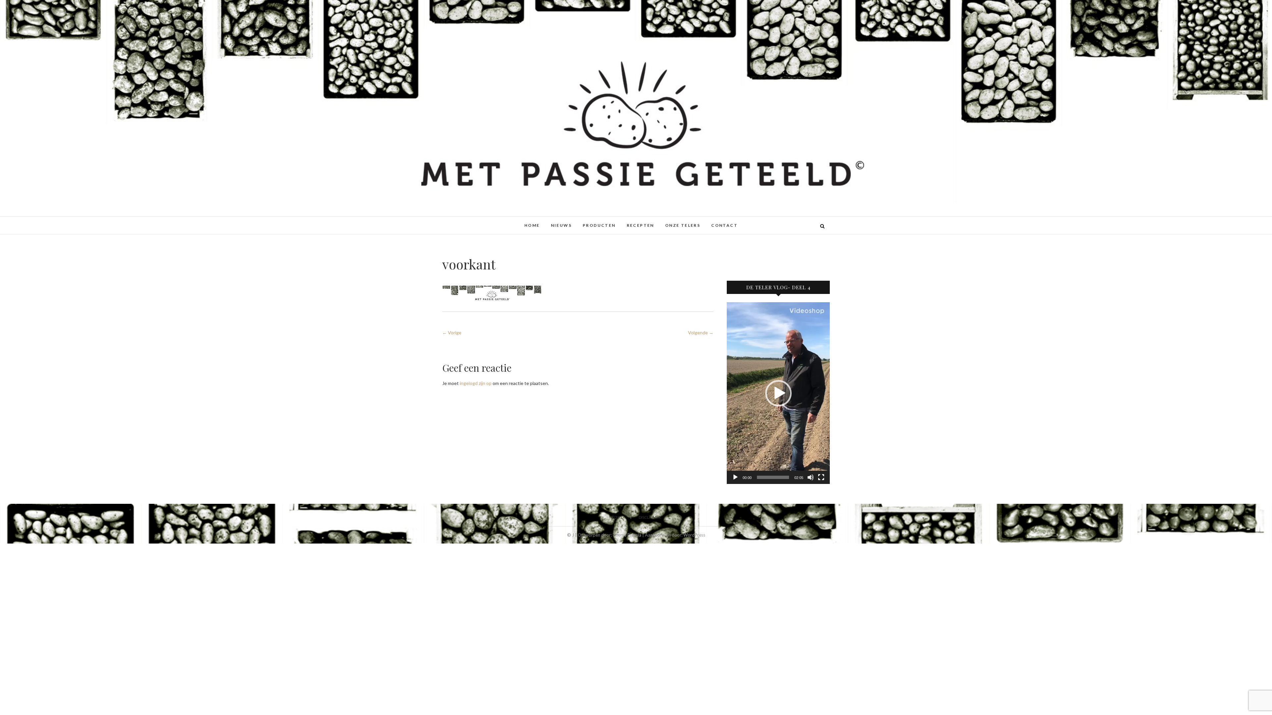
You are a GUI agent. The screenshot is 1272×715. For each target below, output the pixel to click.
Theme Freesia (627, 535)
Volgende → (701, 332)
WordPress (694, 535)
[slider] (773, 477)
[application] (778, 393)
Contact (724, 225)
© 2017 (617, 517)
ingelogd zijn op (476, 383)
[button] (778, 393)
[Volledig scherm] (821, 477)
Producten (599, 225)
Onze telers (682, 225)
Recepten (640, 225)
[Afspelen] (735, 477)
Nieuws (561, 225)
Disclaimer (650, 517)
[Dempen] (810, 477)
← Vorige (451, 332)
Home (532, 225)
